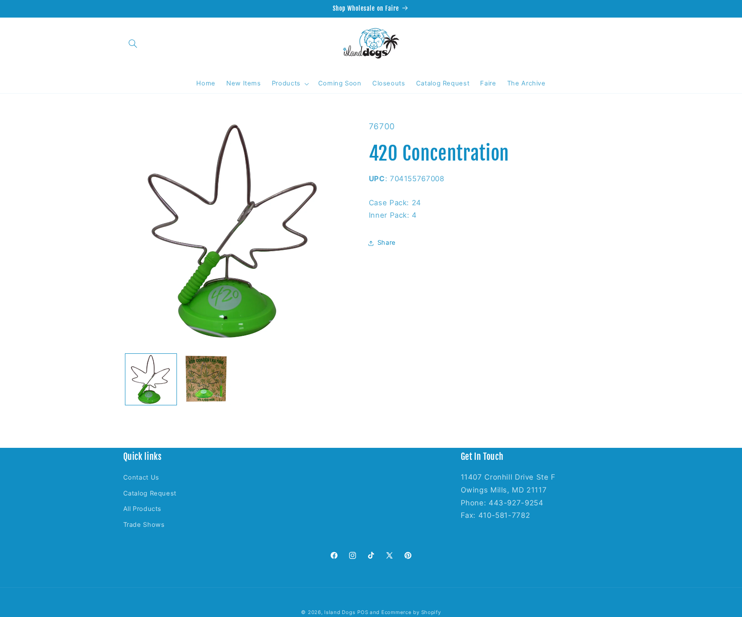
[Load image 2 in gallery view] (206, 379)
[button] (133, 43)
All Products (142, 509)
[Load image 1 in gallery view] (150, 379)
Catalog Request (149, 493)
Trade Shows (144, 525)
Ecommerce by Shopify (411, 612)
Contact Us (141, 477)
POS (362, 612)
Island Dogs (339, 612)
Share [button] (386, 243)
